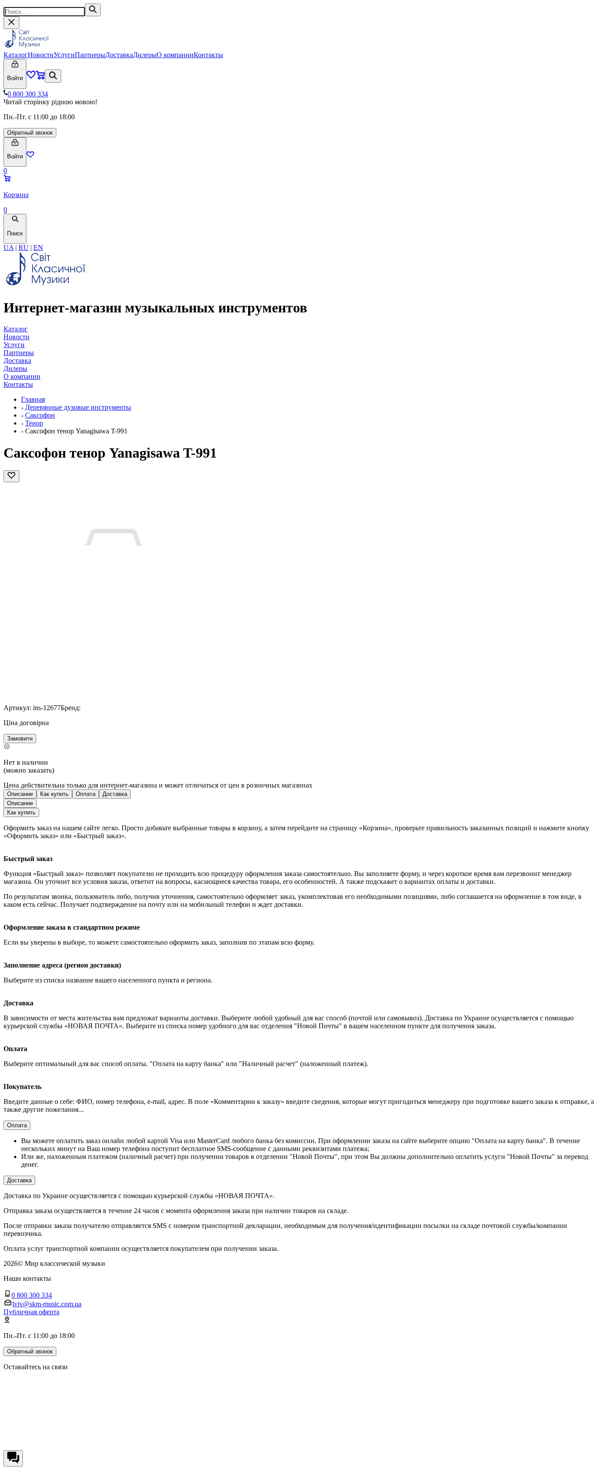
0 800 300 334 (27, 94)
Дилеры (145, 55)
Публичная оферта (31, 1312)
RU (23, 247)
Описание (20, 794)
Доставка (119, 55)
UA (9, 247)
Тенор (34, 423)
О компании (175, 55)
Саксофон (40, 415)
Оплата (85, 794)
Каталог (16, 55)
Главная (33, 399)
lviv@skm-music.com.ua (46, 1304)
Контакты (208, 55)
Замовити (20, 738)
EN (38, 247)
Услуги (64, 55)
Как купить (54, 794)
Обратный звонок (30, 132)
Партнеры (90, 55)
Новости (41, 55)
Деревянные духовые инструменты (78, 407)
